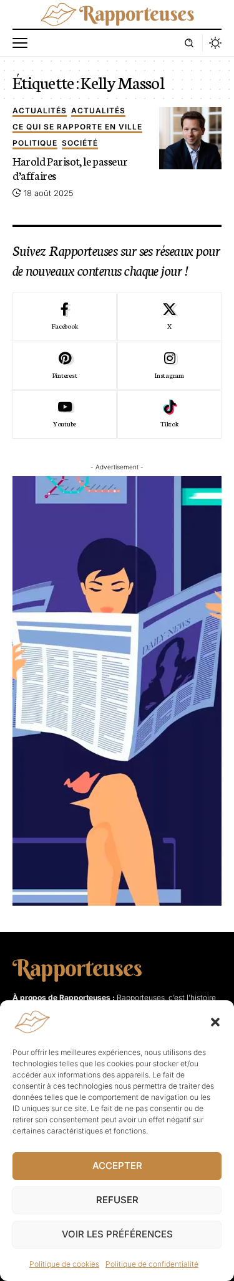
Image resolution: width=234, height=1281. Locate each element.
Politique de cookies (64, 1264)
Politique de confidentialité (151, 1264)
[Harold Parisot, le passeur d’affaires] (190, 138)
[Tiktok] (169, 414)
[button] (215, 1022)
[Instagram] (169, 366)
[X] (169, 317)
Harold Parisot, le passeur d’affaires (69, 167)
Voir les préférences (117, 1234)
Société (80, 143)
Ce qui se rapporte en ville (77, 127)
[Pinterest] (64, 366)
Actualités (39, 111)
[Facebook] (64, 317)
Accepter (117, 1165)
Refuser (117, 1200)
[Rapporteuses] (117, 14)
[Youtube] (64, 414)
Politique (34, 143)
